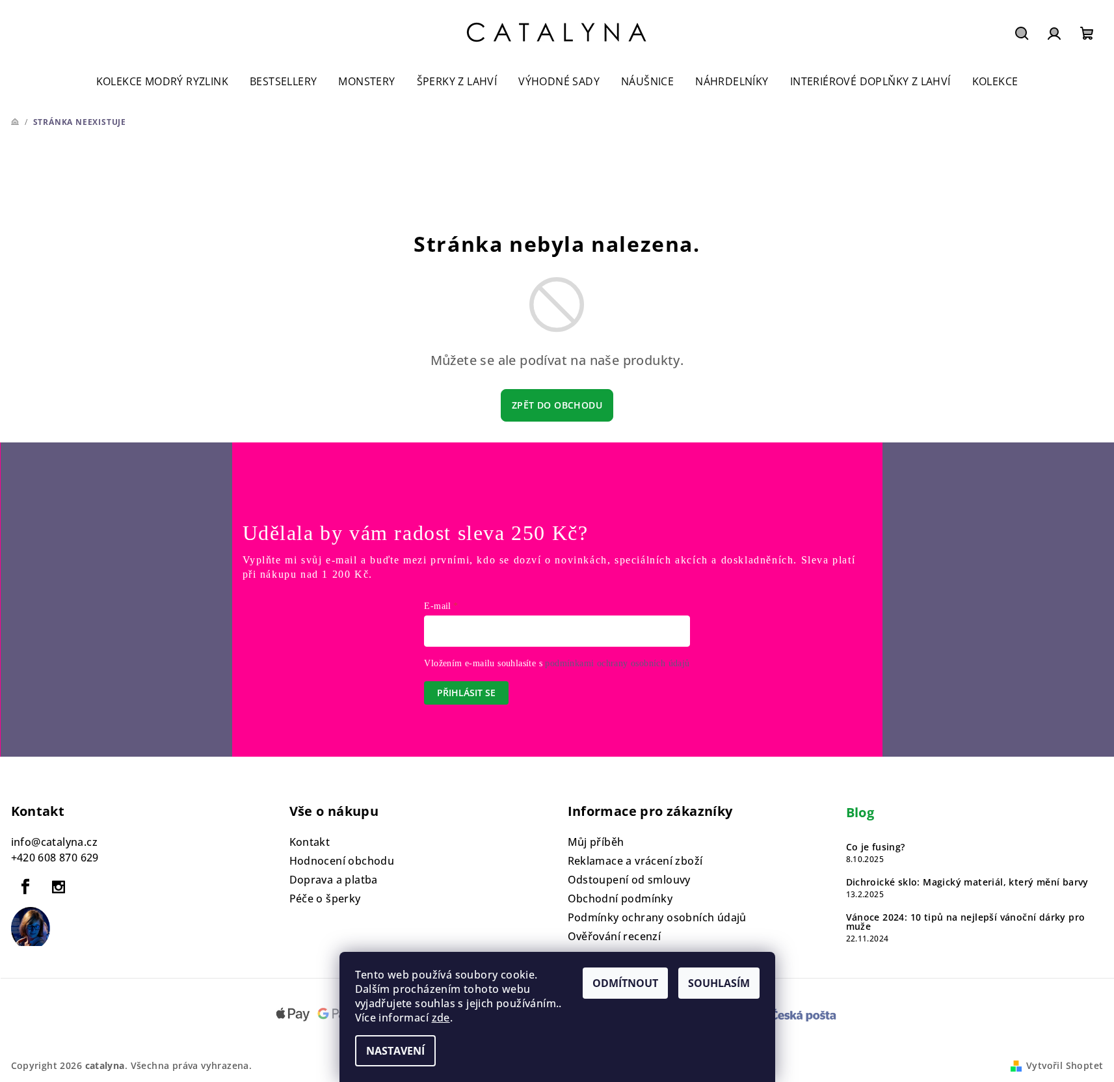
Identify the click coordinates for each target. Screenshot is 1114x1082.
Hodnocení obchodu (342, 861)
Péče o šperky (325, 898)
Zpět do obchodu (557, 405)
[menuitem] (162, 81)
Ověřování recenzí (614, 936)
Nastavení (395, 1051)
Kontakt (309, 842)
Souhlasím (719, 983)
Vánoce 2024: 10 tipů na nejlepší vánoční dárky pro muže (965, 922)
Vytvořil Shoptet (1064, 1065)
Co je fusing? (875, 847)
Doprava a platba (333, 879)
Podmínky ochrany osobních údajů (657, 917)
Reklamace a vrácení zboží (635, 861)
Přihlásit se (466, 692)
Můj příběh (596, 842)
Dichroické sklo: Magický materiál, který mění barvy (967, 882)
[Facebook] (26, 887)
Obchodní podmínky (620, 898)
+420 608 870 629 (55, 857)
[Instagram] (58, 887)
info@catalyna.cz (54, 842)
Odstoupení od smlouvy (629, 879)
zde (441, 1017)
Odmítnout (625, 983)
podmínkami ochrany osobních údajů (617, 663)
